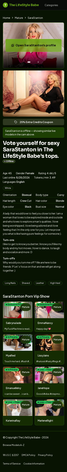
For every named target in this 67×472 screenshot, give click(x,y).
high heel (55, 283)
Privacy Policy (45, 455)
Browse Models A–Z (13, 445)
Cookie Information (33, 463)
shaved (26, 283)
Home (6, 17)
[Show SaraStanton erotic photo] (29, 62)
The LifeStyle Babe (21, 5)
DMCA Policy (28, 455)
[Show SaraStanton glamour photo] (38, 62)
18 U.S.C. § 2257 (11, 455)
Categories (51, 5)
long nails (10, 283)
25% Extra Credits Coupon (38, 122)
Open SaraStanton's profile (38, 46)
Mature (19, 17)
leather (40, 283)
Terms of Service (12, 463)
